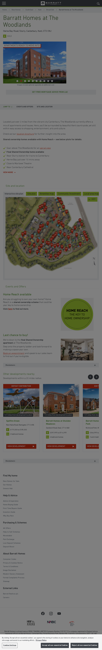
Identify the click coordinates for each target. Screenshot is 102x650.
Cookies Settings (9, 645)
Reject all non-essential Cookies (84, 645)
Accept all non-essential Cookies (55, 645)
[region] (51, 642)
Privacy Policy (41, 640)
